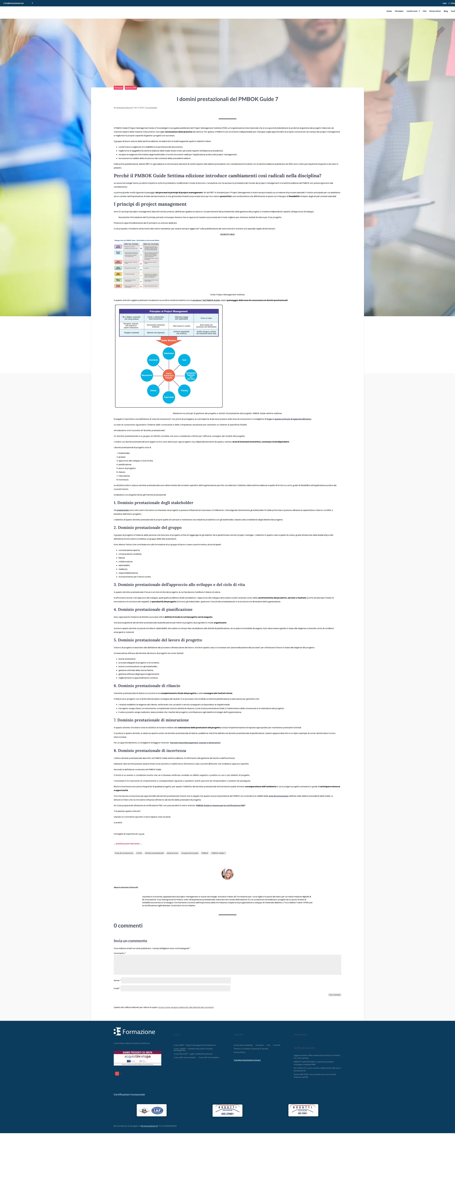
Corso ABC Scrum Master (185, 1058)
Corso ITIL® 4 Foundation (208, 1058)
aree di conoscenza (278, 796)
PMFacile (118, 87)
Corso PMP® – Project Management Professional (194, 1045)
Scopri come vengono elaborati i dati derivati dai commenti (186, 1007)
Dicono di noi (435, 11)
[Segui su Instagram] (121, 1073)
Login (445, 3)
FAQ (424, 11)
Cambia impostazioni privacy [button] (247, 1060)
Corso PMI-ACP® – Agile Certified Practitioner (193, 1054)
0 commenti (151, 107)
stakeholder (123, 510)
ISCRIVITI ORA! (227, 234)
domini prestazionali (154, 853)
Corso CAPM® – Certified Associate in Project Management (193, 1050)
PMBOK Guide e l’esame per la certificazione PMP (220, 805)
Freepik (140, 834)
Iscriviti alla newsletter (243, 1045)
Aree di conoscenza (124, 853)
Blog (446, 11)
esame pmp (172, 853)
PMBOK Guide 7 (218, 853)
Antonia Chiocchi (124, 107)
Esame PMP (130, 87)
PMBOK (204, 853)
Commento (120, 953)
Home (389, 11)
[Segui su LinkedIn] (117, 1074)
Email (117, 988)
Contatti (276, 1045)
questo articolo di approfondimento (292, 419)
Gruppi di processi (189, 853)
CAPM (139, 853)
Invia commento (334, 995)
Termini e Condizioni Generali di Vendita (251, 1049)
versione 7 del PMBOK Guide (206, 300)
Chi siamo (399, 11)
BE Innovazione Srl (149, 1126)
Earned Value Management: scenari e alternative (195, 742)
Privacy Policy (239, 1052)
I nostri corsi (412, 11)
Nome (117, 980)
